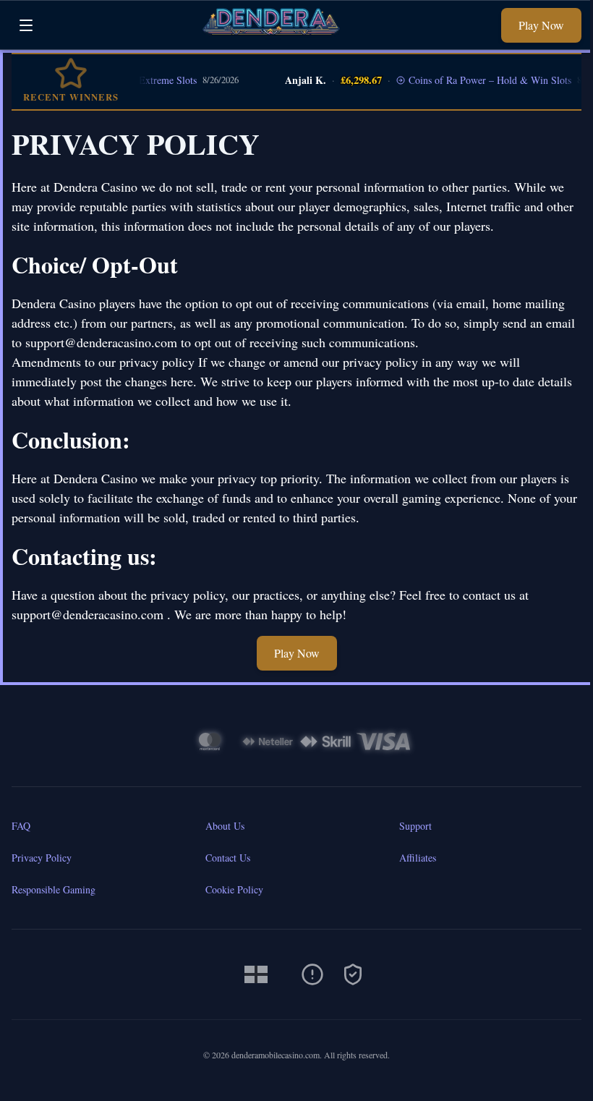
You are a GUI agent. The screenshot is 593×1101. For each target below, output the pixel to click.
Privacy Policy (42, 857)
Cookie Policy (234, 889)
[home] (271, 38)
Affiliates (417, 857)
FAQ (21, 826)
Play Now (541, 25)
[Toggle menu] (26, 25)
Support (415, 826)
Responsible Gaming (53, 889)
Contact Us (227, 857)
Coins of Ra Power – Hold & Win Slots (477, 80)
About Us (224, 826)
